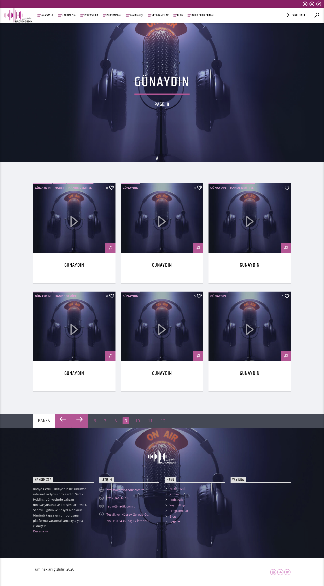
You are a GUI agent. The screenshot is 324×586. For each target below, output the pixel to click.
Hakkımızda (69, 15)
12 (163, 421)
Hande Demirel (80, 188)
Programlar (113, 15)
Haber (59, 188)
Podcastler (91, 15)
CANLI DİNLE (298, 15)
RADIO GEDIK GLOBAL (203, 15)
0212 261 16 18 (117, 498)
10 (137, 421)
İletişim (174, 522)
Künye (174, 494)
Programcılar (160, 15)
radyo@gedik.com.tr (121, 506)
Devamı (39, 531)
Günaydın (43, 188)
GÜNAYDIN (74, 265)
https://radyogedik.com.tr (125, 490)
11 (150, 421)
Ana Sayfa (47, 15)
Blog (180, 15)
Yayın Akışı (136, 15)
